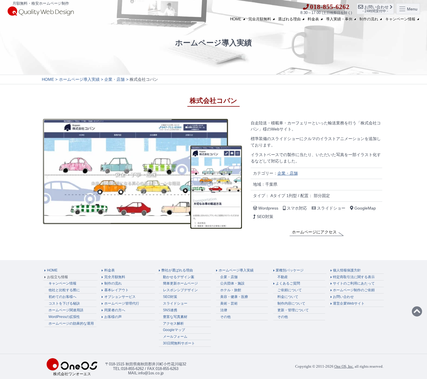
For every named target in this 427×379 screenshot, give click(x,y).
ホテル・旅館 (230, 290)
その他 (225, 317)
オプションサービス (120, 296)
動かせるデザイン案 (178, 277)
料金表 (313, 19)
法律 (223, 310)
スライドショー (175, 303)
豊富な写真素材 (175, 317)
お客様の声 (113, 317)
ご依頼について (289, 290)
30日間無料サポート (179, 343)
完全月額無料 (259, 19)
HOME (235, 19)
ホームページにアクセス (314, 232)
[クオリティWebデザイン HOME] (40, 10)
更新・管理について (293, 310)
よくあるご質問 (288, 283)
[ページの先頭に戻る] (416, 312)
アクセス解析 (173, 323)
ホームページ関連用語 (66, 310)
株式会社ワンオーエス (72, 374)
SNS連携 (170, 310)
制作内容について (291, 303)
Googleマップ (174, 330)
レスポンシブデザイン (180, 290)
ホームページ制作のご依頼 (354, 290)
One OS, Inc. (344, 366)
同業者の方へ (114, 310)
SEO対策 (170, 296)
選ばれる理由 (289, 19)
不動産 (282, 277)
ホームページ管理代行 (121, 303)
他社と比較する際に (64, 290)
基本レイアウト (116, 290)
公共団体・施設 (232, 283)
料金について (287, 296)
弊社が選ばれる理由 (177, 270)
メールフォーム (175, 336)
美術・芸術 (229, 303)
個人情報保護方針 (347, 270)
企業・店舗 (287, 173)
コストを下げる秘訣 (64, 303)
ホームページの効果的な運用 (71, 323)
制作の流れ (368, 19)
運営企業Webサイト (349, 303)
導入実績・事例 (339, 19)
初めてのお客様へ (62, 296)
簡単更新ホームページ (180, 283)
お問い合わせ (343, 296)
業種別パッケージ (290, 270)
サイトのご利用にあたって (354, 283)
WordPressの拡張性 (64, 317)
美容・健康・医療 (234, 296)
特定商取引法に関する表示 (354, 277)
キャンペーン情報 (400, 19)
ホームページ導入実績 (236, 270)
